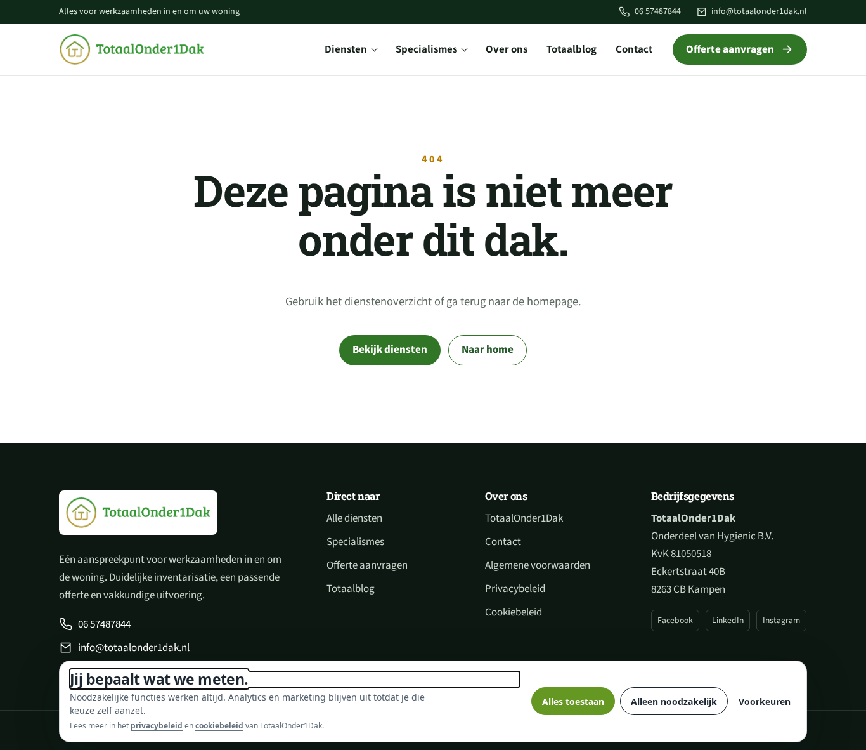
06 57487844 (658, 11)
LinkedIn (728, 620)
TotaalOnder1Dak (524, 518)
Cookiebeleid (513, 612)
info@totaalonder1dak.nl (759, 11)
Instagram (781, 620)
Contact (634, 49)
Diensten (346, 49)
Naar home (488, 349)
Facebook (675, 620)
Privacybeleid (515, 588)
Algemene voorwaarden (537, 565)
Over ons (506, 49)
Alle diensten (354, 518)
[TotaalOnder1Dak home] (132, 49)
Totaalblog (571, 49)
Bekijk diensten (389, 349)
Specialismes (426, 49)
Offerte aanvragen (730, 49)
